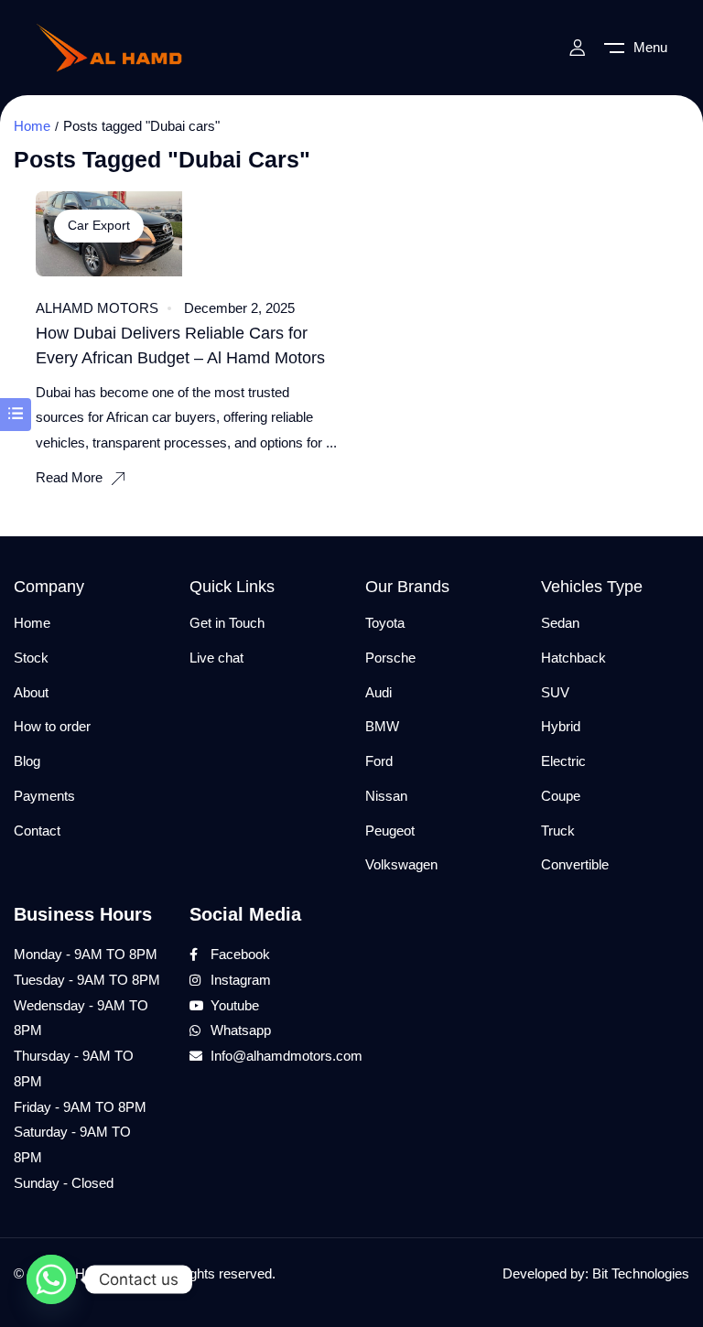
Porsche (390, 657)
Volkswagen (401, 864)
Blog (27, 761)
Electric (563, 761)
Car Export (99, 225)
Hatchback (573, 657)
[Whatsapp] (51, 1279)
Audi (378, 692)
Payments (44, 796)
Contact (37, 830)
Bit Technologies (640, 1273)
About (31, 692)
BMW (382, 726)
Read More (69, 477)
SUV (555, 692)
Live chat (216, 657)
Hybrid (560, 726)
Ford (379, 761)
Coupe (560, 796)
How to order (52, 726)
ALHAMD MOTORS (97, 308)
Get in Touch (227, 623)
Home (32, 126)
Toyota (385, 623)
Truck (558, 830)
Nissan (386, 796)
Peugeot (390, 830)
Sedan (560, 623)
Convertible (575, 864)
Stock (31, 657)
